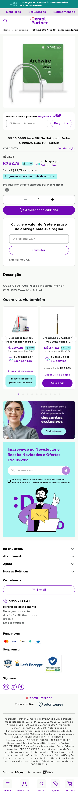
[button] (25, 199)
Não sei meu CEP (20, 259)
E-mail (41, 589)
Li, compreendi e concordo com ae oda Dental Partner (41, 481)
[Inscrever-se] (66, 470)
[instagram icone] (14, 687)
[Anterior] (3, 339)
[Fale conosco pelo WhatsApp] (55, 784)
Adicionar (57, 383)
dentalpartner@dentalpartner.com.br (46, 761)
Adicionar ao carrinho (41, 210)
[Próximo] (74, 339)
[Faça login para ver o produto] (20, 324)
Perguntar (61, 123)
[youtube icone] (6, 687)
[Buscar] (5, 21)
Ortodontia (21, 30)
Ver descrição (66, 148)
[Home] (39, 21)
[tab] (13, 12)
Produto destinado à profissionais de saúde (20, 381)
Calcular (38, 250)
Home (6, 30)
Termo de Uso (39, 483)
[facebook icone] (21, 687)
